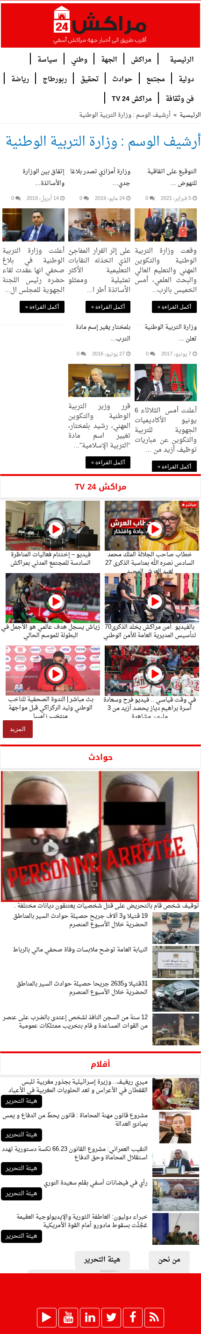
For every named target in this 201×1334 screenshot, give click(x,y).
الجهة (109, 59)
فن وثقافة (179, 98)
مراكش (141, 59)
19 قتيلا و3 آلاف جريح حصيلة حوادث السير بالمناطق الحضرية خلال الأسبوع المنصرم (80, 920)
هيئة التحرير (21, 1101)
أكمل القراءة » (174, 307)
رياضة (20, 78)
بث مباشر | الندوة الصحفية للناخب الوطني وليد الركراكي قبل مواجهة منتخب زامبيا (50, 708)
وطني (79, 59)
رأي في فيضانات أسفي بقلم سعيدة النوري (95, 1183)
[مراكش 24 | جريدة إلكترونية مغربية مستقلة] (100, 28)
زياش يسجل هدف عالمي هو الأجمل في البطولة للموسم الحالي (50, 631)
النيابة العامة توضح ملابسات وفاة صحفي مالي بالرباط (80, 950)
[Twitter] (111, 1317)
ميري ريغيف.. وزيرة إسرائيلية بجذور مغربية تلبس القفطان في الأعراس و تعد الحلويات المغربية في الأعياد (78, 1086)
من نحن (169, 1260)
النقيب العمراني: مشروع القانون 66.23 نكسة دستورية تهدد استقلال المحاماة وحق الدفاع (75, 1153)
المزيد (18, 728)
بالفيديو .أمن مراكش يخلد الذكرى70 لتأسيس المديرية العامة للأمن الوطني (149, 631)
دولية (186, 78)
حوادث (122, 78)
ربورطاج (55, 78)
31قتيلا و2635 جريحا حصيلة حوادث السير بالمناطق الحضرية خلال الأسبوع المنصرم (82, 988)
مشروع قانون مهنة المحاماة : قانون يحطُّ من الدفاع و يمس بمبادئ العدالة (75, 1120)
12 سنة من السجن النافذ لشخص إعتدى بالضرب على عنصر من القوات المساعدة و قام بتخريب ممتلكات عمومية (75, 1022)
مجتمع (155, 78)
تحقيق (89, 78)
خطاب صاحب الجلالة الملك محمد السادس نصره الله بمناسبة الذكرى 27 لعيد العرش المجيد (149, 563)
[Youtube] (68, 1317)
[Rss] (154, 1317)
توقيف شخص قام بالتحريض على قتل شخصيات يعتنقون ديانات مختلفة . (106, 906)
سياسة (47, 59)
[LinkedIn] (90, 1317)
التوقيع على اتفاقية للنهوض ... (172, 177)
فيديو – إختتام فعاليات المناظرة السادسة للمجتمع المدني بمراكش (50, 559)
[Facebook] (133, 1317)
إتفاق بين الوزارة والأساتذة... (43, 177)
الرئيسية (182, 59)
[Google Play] (47, 1317)
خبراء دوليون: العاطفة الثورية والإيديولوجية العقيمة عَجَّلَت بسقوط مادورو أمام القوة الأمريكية (82, 1221)
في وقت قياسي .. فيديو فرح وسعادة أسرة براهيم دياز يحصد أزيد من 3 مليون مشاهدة (149, 708)
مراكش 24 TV (132, 98)
